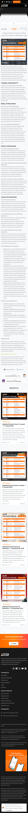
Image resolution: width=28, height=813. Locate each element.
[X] (5, 1)
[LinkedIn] (9, 1)
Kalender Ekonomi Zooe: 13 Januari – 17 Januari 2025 (13, 425)
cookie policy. (9, 810)
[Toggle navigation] (25, 5)
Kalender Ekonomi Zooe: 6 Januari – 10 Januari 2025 (14, 486)
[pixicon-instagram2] (13, 669)
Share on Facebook (10, 369)
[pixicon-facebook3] (16, 669)
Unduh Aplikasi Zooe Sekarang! (9, 354)
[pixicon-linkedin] (25, 669)
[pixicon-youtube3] (22, 669)
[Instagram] (11, 1)
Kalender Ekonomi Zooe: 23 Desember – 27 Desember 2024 (12, 607)
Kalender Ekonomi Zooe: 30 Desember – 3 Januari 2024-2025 (13, 547)
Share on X (21, 369)
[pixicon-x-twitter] (19, 669)
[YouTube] (7, 1)
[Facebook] (2, 1)
